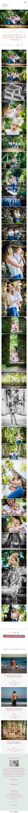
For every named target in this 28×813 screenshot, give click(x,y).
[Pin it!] (18, 62)
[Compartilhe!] (14, 62)
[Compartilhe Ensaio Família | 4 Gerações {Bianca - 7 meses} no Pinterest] (18, 632)
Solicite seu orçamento (14, 636)
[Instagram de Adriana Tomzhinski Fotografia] (14, 801)
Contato (14, 805)
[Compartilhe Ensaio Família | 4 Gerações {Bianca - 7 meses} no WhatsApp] (12, 632)
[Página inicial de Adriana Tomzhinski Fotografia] (5, 5)
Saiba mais (14, 779)
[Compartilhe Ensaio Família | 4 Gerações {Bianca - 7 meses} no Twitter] (15, 632)
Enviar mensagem (15, 793)
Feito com (14, 811)
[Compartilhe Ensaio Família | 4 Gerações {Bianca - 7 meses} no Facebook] (9, 632)
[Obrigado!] (9, 62)
